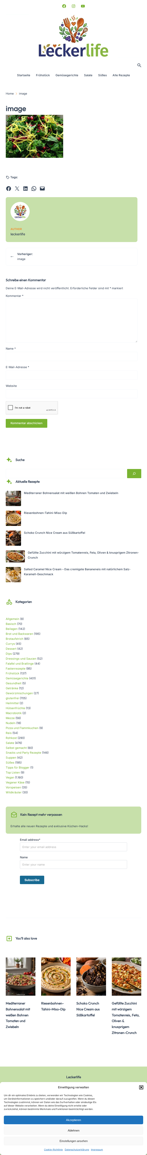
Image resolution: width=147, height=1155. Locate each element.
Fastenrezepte (15, 668)
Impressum (97, 1149)
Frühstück (12, 673)
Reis (9, 733)
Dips (9, 653)
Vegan (10, 777)
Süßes (10, 762)
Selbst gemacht (16, 748)
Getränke (12, 688)
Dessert (11, 648)
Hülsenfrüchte (15, 708)
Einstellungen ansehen (74, 1141)
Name (11, 348)
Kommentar (14, 296)
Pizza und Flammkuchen (22, 728)
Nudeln (11, 723)
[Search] (134, 473)
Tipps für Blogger (17, 767)
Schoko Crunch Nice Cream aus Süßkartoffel (54, 533)
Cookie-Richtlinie (53, 1149)
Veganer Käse (15, 782)
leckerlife (18, 234)
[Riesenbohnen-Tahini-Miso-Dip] (13, 519)
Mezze (10, 718)
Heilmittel (12, 703)
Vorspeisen (13, 787)
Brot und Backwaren (19, 634)
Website (11, 386)
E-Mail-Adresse (17, 367)
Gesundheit (13, 683)
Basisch (11, 624)
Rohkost (11, 738)
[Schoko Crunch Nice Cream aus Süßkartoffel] (13, 539)
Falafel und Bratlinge (20, 663)
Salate (10, 743)
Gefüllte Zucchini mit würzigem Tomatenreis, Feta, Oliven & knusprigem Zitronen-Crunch (126, 1018)
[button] (141, 1087)
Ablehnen (73, 1130)
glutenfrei (12, 698)
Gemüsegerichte (17, 678)
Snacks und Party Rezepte (23, 752)
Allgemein (12, 619)
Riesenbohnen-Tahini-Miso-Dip (45, 513)
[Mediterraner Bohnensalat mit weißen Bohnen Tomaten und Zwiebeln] (13, 499)
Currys (10, 644)
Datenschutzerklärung (77, 1149)
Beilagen (12, 629)
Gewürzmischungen (19, 693)
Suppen (11, 757)
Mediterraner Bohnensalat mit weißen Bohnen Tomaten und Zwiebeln (71, 493)
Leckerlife (73, 1077)
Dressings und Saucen (21, 658)
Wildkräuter (14, 792)
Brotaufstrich (14, 639)
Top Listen (13, 772)
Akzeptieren (73, 1120)
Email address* (30, 840)
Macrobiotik (14, 713)
